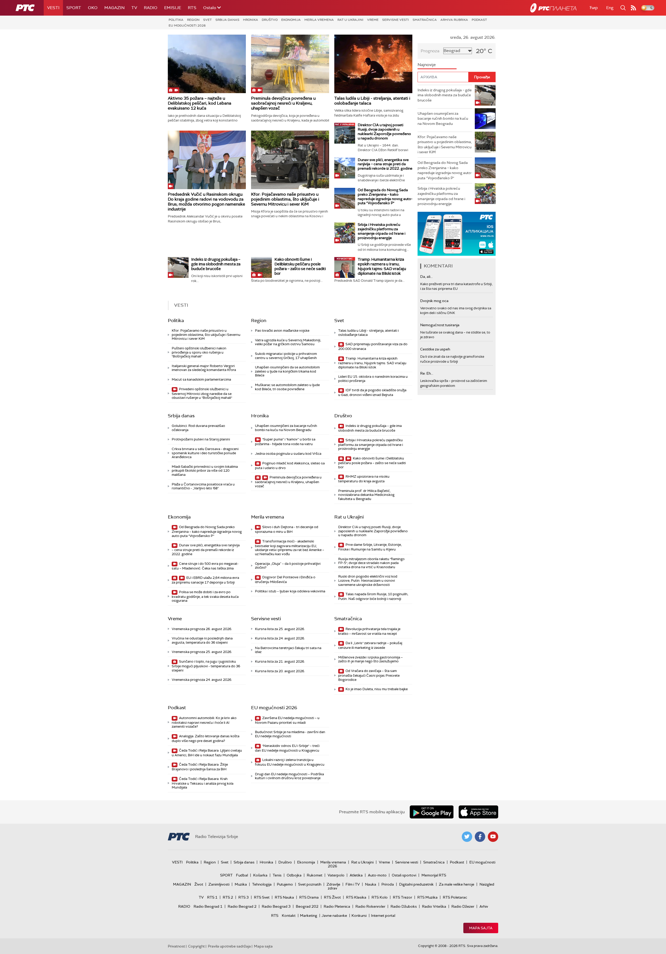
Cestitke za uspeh (435, 349)
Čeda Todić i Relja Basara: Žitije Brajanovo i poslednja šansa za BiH (200, 766)
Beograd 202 (307, 906)
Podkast (479, 20)
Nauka (370, 884)
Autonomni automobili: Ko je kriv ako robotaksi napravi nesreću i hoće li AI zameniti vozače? (204, 722)
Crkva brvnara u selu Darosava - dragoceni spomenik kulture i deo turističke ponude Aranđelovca (205, 453)
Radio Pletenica (337, 906)
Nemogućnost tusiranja (439, 325)
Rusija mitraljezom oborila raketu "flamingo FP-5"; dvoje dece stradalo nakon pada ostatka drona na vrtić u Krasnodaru (371, 563)
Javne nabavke (334, 915)
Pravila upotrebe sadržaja (229, 946)
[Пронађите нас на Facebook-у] (480, 836)
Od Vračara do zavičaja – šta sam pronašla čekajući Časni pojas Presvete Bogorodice (369, 675)
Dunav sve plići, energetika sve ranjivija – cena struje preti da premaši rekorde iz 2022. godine (385, 164)
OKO (93, 7)
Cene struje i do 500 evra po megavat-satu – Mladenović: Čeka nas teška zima (205, 566)
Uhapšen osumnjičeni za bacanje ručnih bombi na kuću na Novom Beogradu (286, 428)
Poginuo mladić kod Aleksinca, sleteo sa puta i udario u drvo (290, 465)
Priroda (387, 884)
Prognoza (430, 51)
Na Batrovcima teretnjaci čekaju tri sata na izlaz (288, 650)
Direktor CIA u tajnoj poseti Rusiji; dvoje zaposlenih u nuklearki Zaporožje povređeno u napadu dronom (384, 131)
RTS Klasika (356, 897)
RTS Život (332, 897)
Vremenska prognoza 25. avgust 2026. (202, 652)
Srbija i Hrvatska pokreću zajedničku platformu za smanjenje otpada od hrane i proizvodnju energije (381, 231)
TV (134, 7)
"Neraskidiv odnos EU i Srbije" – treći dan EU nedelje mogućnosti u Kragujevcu (287, 748)
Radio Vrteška (434, 906)
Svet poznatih (309, 884)
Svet (207, 20)
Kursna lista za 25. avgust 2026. (280, 629)
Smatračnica (425, 20)
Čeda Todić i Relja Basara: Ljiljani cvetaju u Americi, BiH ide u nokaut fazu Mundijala (207, 752)
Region (193, 20)
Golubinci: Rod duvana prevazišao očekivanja (198, 428)
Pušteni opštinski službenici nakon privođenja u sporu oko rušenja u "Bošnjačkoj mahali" (199, 352)
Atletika (356, 875)
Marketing (308, 915)
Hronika (250, 20)
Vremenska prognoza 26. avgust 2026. (202, 629)
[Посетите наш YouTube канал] (493, 836)
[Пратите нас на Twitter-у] (467, 836)
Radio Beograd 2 (242, 906)
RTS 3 (243, 897)
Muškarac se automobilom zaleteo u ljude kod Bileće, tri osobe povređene (287, 387)
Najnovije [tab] (427, 64)
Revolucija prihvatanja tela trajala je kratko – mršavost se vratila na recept (369, 631)
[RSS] (633, 8)
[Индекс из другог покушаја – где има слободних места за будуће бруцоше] (178, 267)
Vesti (53, 7)
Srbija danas (227, 20)
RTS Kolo (380, 897)
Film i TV (352, 884)
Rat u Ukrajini (350, 20)
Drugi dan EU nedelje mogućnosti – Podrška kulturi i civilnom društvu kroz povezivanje (289, 776)
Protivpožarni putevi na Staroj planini (201, 439)
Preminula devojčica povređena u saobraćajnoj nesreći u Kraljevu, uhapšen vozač (283, 103)
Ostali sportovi (404, 875)
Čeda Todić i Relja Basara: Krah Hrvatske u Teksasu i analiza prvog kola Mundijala (202, 783)
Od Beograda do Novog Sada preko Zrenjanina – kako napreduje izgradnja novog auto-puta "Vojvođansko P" (385, 196)
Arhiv (483, 906)
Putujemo (285, 884)
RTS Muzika (427, 897)
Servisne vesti (395, 20)
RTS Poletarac (455, 897)
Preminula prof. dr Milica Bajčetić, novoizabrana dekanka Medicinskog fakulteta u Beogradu (366, 495)
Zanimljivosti (218, 884)
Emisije (172, 7)
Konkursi (359, 915)
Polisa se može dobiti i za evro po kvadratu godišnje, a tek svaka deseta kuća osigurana (205, 596)
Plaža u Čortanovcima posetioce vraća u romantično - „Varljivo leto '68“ (203, 486)
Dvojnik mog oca (434, 300)
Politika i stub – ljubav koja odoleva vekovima (290, 591)
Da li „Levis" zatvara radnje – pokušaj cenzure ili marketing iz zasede (370, 645)
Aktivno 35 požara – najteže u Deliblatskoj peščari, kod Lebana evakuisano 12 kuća (199, 103)
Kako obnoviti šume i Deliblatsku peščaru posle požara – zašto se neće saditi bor (300, 266)
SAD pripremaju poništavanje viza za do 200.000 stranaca (372, 346)
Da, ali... (426, 276)
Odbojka (294, 875)
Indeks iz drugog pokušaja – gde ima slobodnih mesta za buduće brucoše (215, 264)
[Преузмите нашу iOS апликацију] (478, 811)
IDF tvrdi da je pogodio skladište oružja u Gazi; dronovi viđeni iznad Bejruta (372, 392)
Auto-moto (377, 875)
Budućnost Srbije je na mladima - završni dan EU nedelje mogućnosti (290, 734)
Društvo (270, 20)
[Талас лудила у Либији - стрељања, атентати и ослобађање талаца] (373, 64)
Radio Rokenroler (370, 906)
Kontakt (289, 915)
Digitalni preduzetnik (416, 884)
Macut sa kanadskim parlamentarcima (201, 379)
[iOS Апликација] (457, 234)
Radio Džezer (462, 906)
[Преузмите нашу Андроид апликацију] (431, 811)
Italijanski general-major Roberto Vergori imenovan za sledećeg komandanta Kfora (204, 368)
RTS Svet (262, 897)
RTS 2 (228, 897)
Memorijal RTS (433, 875)
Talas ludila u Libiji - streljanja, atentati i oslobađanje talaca (372, 100)
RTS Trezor (402, 897)
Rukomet (314, 875)
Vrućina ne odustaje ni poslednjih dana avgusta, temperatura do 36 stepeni (202, 640)
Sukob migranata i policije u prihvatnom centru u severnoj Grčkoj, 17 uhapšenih (286, 355)
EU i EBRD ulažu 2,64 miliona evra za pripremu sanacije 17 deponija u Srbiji (205, 580)
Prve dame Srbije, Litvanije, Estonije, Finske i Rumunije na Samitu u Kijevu (370, 547)
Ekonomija (291, 20)
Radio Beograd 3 (276, 906)
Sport (73, 7)
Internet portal (383, 915)
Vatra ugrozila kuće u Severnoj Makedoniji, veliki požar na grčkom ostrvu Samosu (288, 342)
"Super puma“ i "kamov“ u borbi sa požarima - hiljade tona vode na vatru (285, 441)
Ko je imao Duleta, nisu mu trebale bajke (376, 689)
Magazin (114, 7)
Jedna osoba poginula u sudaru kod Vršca (288, 453)
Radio (150, 7)
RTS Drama (309, 897)
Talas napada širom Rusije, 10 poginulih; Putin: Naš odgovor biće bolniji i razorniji (373, 596)
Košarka (260, 875)
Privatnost (176, 946)
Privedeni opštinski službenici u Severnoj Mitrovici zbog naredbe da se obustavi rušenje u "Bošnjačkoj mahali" (202, 393)
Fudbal (242, 875)
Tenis (277, 875)
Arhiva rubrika (454, 20)
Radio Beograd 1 (208, 906)
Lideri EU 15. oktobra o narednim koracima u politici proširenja (373, 378)
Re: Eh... (426, 373)
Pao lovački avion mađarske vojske (282, 330)
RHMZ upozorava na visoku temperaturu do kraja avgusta (363, 478)
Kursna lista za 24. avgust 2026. (280, 638)
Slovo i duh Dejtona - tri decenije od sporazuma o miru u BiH (286, 529)
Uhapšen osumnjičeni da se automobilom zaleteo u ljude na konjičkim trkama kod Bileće (287, 371)
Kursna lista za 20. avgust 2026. (280, 671)
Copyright (196, 946)
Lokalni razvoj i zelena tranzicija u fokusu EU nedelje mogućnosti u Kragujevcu (289, 762)
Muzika (241, 884)
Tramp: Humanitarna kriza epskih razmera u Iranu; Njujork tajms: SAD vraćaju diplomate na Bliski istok (382, 266)
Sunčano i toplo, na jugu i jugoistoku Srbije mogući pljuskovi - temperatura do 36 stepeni (206, 666)
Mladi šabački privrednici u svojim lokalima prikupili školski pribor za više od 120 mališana (205, 470)
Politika (176, 20)
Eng (609, 7)
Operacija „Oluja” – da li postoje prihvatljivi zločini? (288, 565)
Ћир (594, 7)
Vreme (373, 20)
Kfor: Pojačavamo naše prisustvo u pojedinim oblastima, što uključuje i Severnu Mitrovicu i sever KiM (285, 199)
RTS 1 (212, 897)
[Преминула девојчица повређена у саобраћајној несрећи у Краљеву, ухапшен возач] (290, 64)
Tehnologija (262, 884)
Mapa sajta (480, 928)
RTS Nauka (284, 897)
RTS (192, 7)
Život (198, 884)
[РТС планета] (553, 8)
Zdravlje (333, 884)
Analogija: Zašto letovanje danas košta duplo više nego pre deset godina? (205, 738)
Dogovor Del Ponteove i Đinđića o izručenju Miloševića (285, 579)
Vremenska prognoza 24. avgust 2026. (202, 679)
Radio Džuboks (403, 906)
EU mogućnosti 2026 (187, 25)
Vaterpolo (336, 875)
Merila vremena (319, 20)
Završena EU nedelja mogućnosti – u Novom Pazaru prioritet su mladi (287, 720)
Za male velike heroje (456, 884)
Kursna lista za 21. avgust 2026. (280, 661)
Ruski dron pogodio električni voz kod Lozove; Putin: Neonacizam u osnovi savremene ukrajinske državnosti (367, 580)
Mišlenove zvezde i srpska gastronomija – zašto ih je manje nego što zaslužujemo (370, 659)
